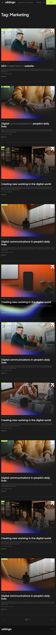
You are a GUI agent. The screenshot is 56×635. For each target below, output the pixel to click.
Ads (2, 73)
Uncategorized (6, 86)
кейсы (28, 2)
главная (19, 2)
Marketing (6, 73)
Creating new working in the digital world (26, 184)
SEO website (17, 65)
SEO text (10, 73)
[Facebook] (51, 629)
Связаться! (51, 2)
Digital (3, 147)
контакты (31, 2)
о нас (25, 2)
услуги (23, 2)
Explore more (3, 76)
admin (8, 62)
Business (3, 252)
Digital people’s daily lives (25, 125)
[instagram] (53, 629)
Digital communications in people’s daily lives (25, 243)
